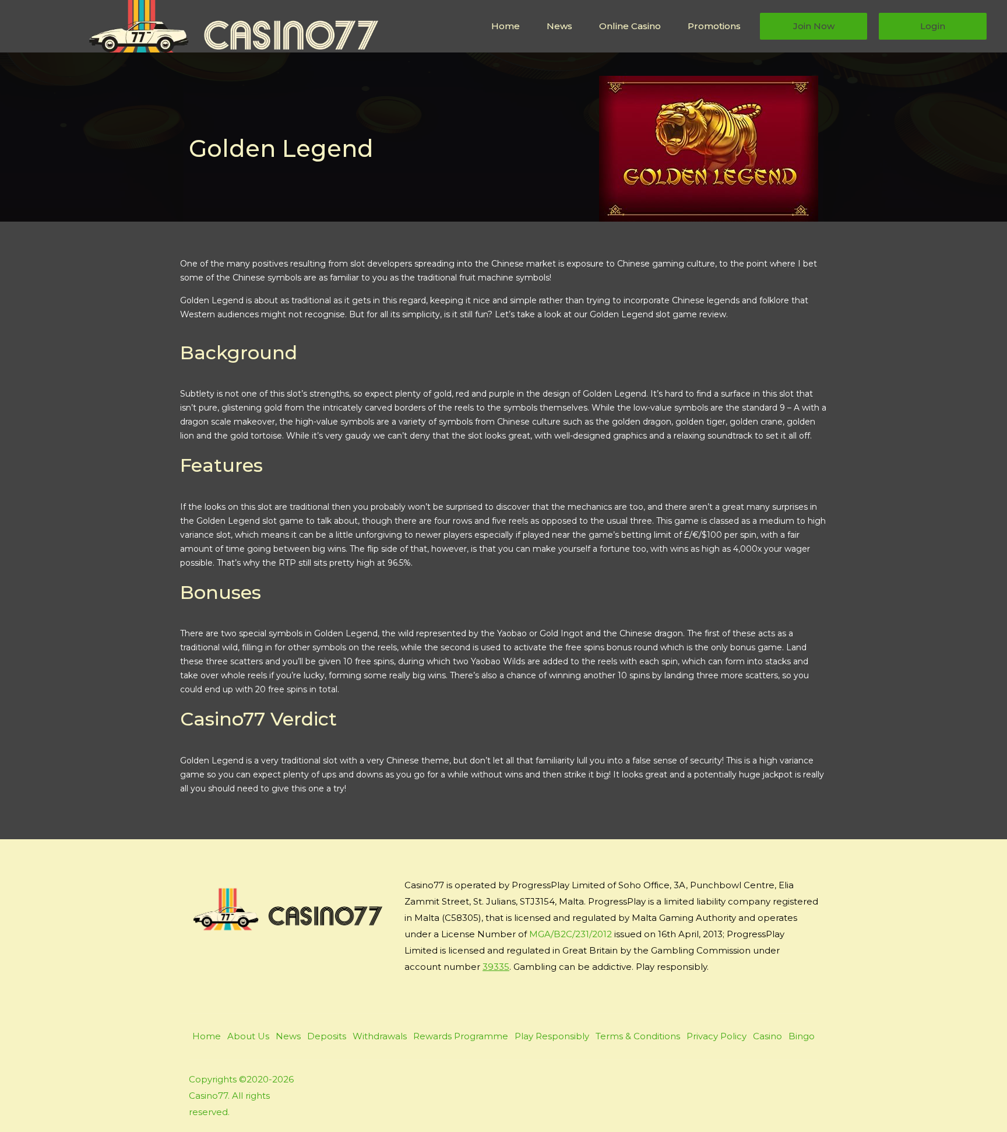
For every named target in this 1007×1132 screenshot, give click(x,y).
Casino (767, 1036)
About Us (248, 1036)
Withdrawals (380, 1036)
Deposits (326, 1036)
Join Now (814, 25)
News (559, 25)
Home (505, 25)
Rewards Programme (460, 1036)
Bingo (801, 1036)
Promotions (714, 25)
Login (932, 25)
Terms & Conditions (638, 1036)
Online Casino (630, 25)
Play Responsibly (552, 1036)
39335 (496, 966)
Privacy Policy (716, 1036)
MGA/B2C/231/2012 (570, 934)
